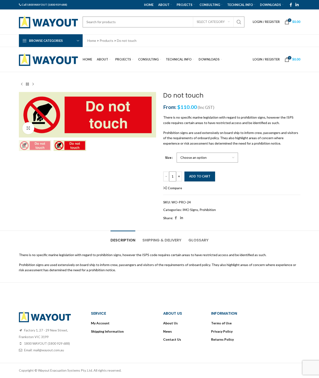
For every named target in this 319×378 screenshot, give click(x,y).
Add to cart (199, 176)
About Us (170, 323)
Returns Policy (222, 339)
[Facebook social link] (291, 4)
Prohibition (208, 210)
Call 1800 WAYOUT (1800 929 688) (44, 4)
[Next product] (33, 84)
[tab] (123, 238)
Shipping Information (107, 331)
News (167, 331)
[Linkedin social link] (297, 4)
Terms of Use (221, 323)
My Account (100, 323)
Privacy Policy (222, 331)
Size (168, 157)
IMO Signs (190, 210)
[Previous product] (22, 84)
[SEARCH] (239, 22)
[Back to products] (27, 84)
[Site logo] (48, 21)
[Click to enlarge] (28, 128)
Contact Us (172, 339)
